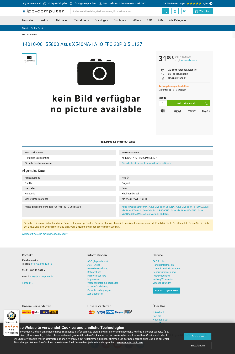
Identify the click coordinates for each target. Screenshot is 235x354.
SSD (149, 20)
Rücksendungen (161, 275)
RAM (160, 20)
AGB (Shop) (93, 264)
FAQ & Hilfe (159, 261)
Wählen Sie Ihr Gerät (33, 28)
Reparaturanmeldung (164, 272)
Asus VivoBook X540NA (156, 214)
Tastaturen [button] (80, 20)
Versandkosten (189, 60)
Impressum (93, 279)
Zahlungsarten (95, 293)
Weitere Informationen (130, 342)
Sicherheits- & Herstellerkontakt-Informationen (146, 163)
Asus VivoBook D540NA (161, 206)
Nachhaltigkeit (160, 319)
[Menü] (17, 312)
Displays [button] (119, 20)
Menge (162, 97)
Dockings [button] (100, 20)
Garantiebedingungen (99, 290)
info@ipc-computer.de (41, 276)
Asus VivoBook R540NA (183, 210)
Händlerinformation (163, 264)
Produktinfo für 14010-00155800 (117, 142)
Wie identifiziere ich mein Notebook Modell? (45, 234)
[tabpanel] (96, 88)
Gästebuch (158, 312)
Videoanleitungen (162, 283)
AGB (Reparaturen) (97, 261)
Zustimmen (198, 336)
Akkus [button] (45, 20)
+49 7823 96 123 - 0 (41, 263)
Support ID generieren (166, 290)
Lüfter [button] (135, 20)
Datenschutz (94, 272)
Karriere (157, 316)
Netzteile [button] (61, 20)
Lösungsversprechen (84, 3)
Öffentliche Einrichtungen (166, 268)
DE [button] (184, 11)
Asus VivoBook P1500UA (156, 210)
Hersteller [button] (28, 20)
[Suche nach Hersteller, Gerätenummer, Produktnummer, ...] (165, 11)
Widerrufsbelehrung (97, 286)
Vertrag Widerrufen (163, 279)
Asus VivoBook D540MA (134, 206)
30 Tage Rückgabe (57, 3)
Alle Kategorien (178, 20)
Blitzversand (34, 3)
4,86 (185, 3)
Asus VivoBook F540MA (189, 206)
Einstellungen (197, 345)
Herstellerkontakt (96, 275)
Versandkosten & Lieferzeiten (103, 283)
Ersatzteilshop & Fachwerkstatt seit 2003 (124, 3)
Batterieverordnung (97, 268)
